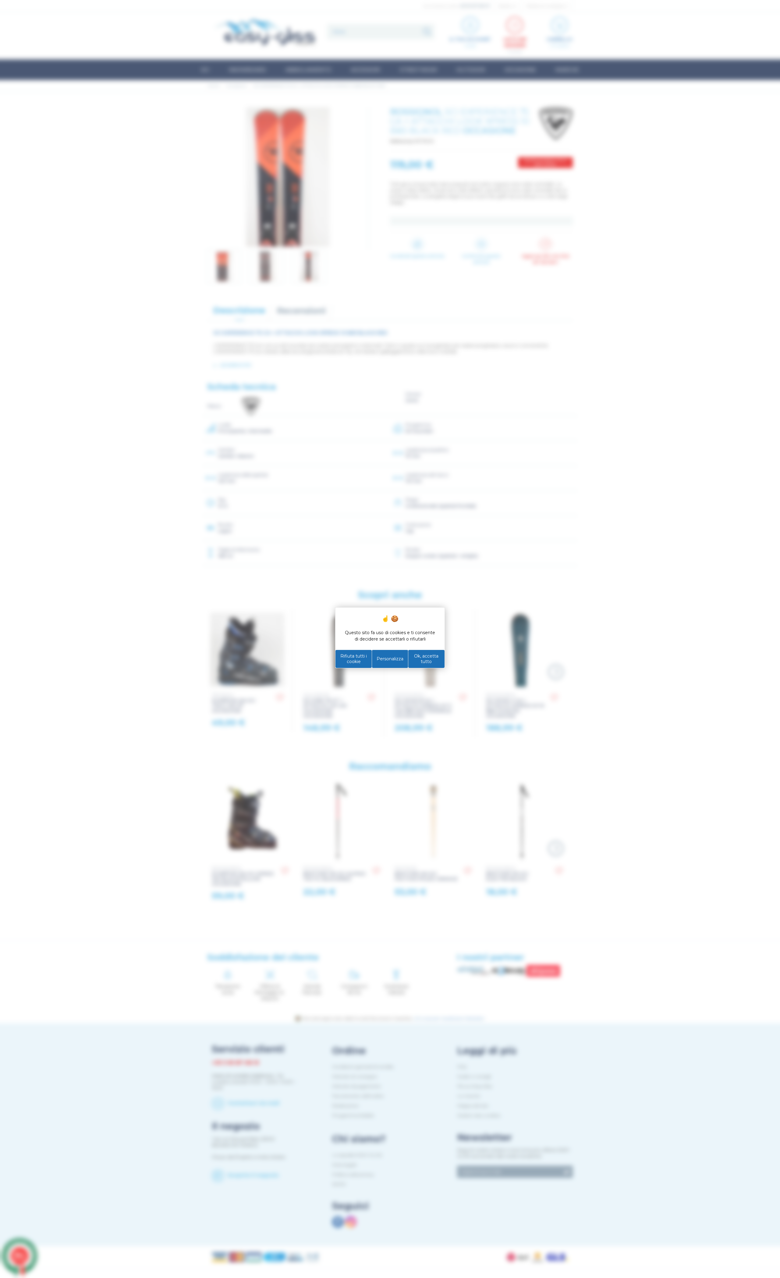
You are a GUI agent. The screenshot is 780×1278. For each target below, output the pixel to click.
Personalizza (390, 659)
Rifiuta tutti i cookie (353, 658)
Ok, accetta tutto (426, 658)
